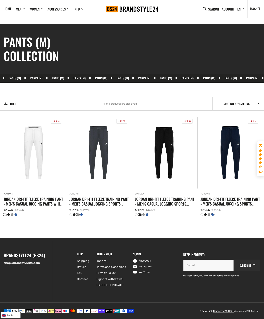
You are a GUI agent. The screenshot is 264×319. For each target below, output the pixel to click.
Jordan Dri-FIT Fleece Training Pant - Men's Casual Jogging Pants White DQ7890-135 (33, 201)
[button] (260, 158)
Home (7, 8)
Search (213, 9)
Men (18, 9)
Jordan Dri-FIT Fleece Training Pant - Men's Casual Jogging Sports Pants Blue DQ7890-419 (230, 201)
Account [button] (228, 9)
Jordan (8, 193)
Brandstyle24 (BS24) (223, 311)
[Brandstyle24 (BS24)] (132, 9)
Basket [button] (255, 8)
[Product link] (34, 166)
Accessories (57, 9)
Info (77, 9)
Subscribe (245, 265)
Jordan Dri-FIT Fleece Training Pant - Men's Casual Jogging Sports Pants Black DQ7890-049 (164, 201)
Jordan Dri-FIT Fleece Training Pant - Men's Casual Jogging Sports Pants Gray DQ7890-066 (99, 201)
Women (34, 9)
